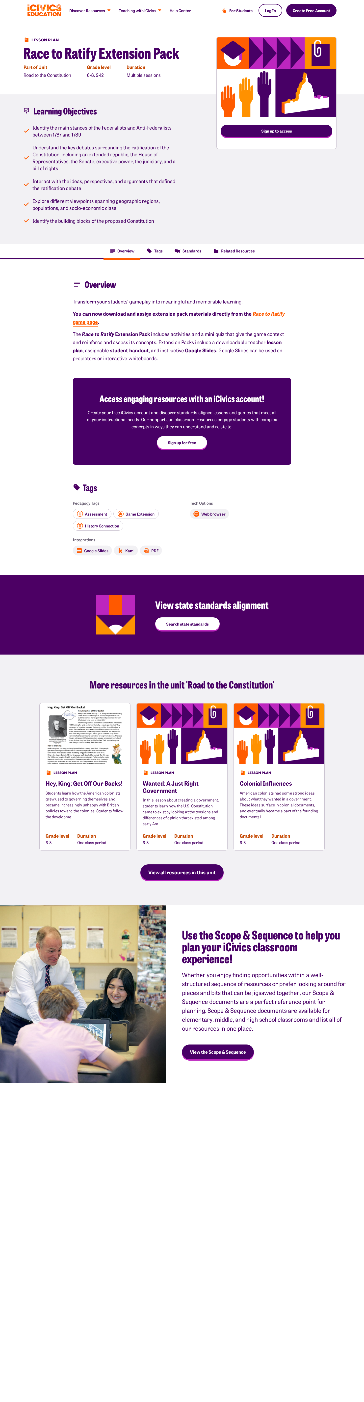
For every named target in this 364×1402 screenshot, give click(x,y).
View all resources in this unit (182, 872)
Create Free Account (311, 10)
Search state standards (187, 624)
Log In (270, 10)
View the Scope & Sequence (218, 1052)
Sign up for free (182, 442)
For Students (241, 10)
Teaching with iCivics (137, 10)
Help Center (180, 10)
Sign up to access (276, 131)
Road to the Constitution (47, 75)
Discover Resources (87, 10)
